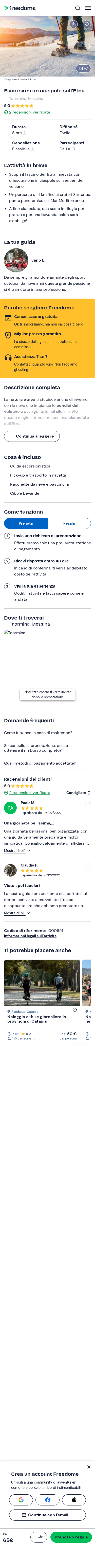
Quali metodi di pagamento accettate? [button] (40, 763)
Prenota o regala (71, 1537)
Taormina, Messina (26, 98)
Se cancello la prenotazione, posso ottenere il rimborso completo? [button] (36, 748)
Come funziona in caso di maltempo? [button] (38, 732)
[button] (38, 1537)
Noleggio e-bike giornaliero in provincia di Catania (36, 1019)
